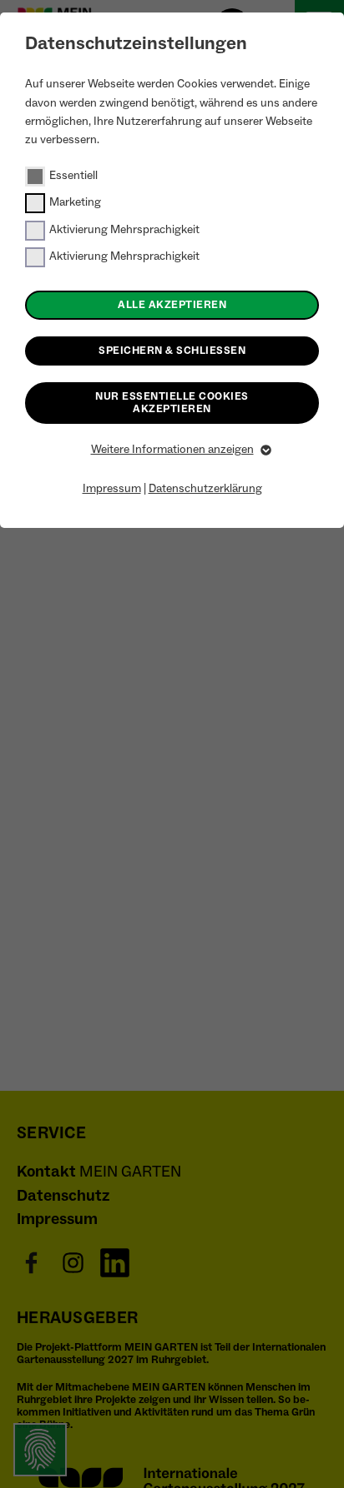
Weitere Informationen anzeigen (172, 449)
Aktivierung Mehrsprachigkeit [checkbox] (124, 229)
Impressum (112, 488)
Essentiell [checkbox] (73, 175)
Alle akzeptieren (172, 304)
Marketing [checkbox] (75, 202)
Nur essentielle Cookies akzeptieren (172, 403)
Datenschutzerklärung (205, 488)
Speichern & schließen (172, 350)
